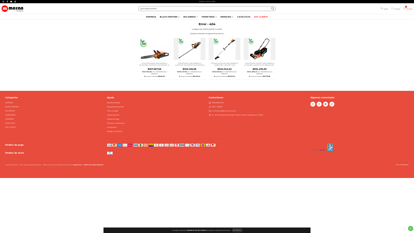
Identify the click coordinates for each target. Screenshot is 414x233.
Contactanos (112, 127)
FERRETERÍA (208, 17)
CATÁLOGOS (243, 17)
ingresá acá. (77, 165)
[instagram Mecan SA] (4, 1)
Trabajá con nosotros (114, 131)
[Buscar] (272, 8)
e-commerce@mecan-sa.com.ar (224, 111)
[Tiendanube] (402, 165)
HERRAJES (226, 17)
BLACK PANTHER (169, 17)
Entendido (237, 230)
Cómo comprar (112, 111)
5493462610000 (218, 103)
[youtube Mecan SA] (11, 1)
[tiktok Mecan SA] (15, 1)
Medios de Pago (113, 119)
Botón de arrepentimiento (93, 165)
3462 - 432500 (217, 107)
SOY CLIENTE (261, 17)
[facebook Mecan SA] (8, 1)
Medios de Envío (113, 115)
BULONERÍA (189, 17)
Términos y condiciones (116, 123)
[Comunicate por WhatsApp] (410, 228)
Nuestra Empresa (113, 103)
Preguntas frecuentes (115, 107)
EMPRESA (151, 17)
